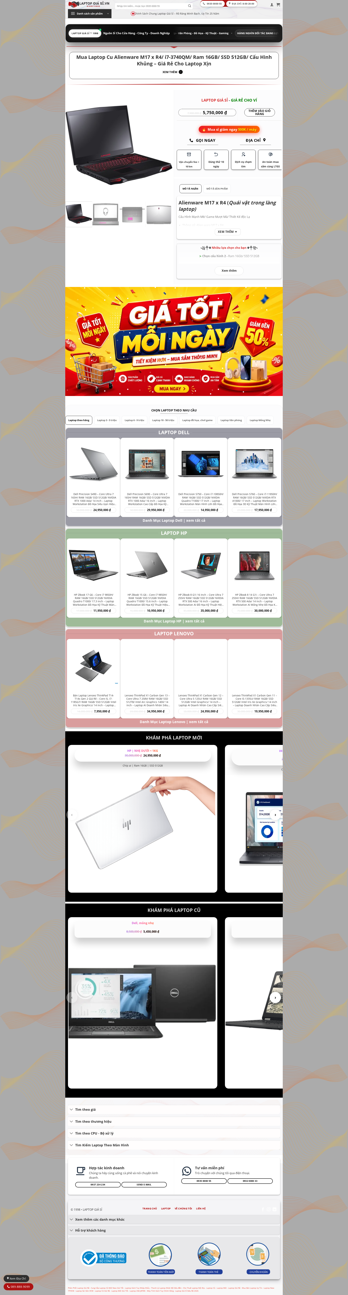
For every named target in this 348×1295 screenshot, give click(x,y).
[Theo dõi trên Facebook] (263, 1210)
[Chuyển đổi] (71, 1110)
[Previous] (72, 145)
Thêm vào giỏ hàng (259, 112)
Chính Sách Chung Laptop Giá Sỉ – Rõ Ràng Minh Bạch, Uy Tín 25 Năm (176, 13)
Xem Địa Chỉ (17, 1278)
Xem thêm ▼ (228, 232)
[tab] (190, 188)
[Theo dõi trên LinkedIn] (274, 1210)
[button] (272, 5)
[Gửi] (190, 6)
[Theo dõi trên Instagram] (269, 1210)
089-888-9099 (20, 1286)
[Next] (165, 145)
